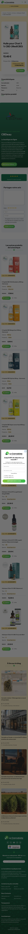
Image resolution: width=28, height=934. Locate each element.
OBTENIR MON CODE (14, 481)
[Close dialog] (25, 451)
